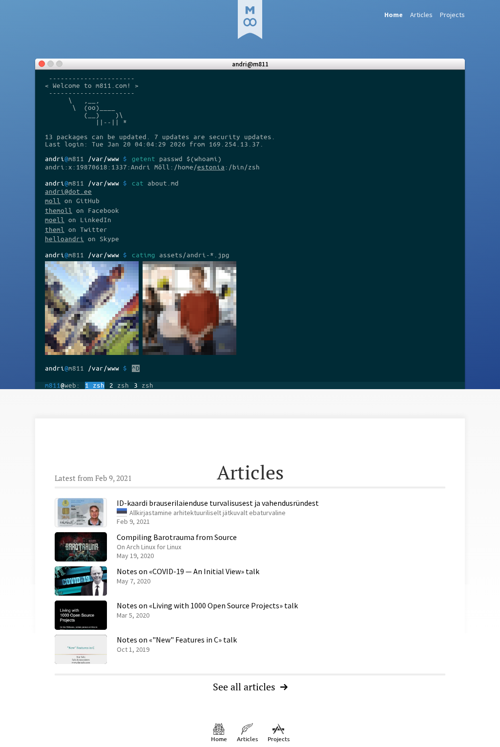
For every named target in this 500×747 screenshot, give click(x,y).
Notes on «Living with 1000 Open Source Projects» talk (207, 605)
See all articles (244, 686)
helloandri (64, 239)
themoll (58, 210)
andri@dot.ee (68, 191)
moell (54, 220)
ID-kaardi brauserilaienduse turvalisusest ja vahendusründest (218, 503)
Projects (452, 14)
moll (53, 201)
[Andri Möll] (250, 19)
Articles (421, 14)
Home (219, 739)
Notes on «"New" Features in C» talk (177, 639)
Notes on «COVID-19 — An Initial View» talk (188, 571)
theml (54, 229)
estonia (211, 167)
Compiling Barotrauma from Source (177, 537)
